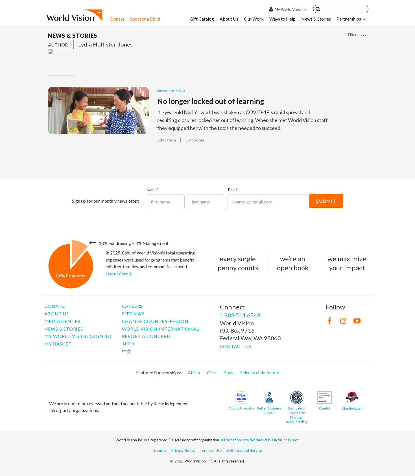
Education (166, 140)
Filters (353, 34)
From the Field (171, 90)
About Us (229, 18)
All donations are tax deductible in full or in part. (260, 440)
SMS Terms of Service (244, 450)
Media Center (62, 321)
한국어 (129, 343)
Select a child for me (259, 372)
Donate (117, 18)
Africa (194, 372)
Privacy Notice (183, 450)
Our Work (254, 18)
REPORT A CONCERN (146, 336)
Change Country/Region (155, 321)
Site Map (133, 313)
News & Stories (316, 18)
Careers (132, 306)
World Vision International (160, 328)
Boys (228, 372)
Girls (211, 372)
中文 (127, 351)
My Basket (58, 343)
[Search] (317, 10)
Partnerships (349, 18)
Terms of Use (211, 450)
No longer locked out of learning (210, 101)
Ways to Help (282, 18)
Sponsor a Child (145, 18)
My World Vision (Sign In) (78, 336)
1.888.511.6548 (240, 315)
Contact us (235, 346)
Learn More (117, 273)
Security (160, 450)
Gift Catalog (202, 18)
